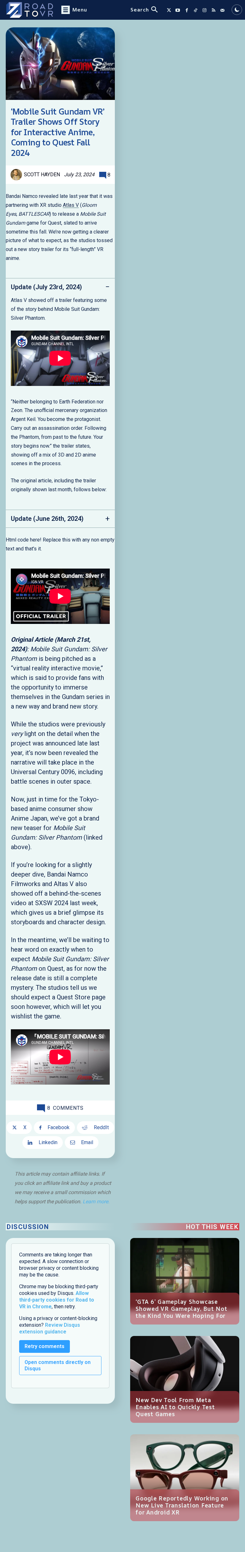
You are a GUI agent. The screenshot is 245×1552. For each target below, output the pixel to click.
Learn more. (96, 1202)
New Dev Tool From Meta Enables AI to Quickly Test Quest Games (175, 1407)
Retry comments (44, 1346)
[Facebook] (186, 10)
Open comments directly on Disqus (58, 1365)
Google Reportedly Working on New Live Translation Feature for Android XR (182, 1505)
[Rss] (213, 10)
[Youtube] (177, 10)
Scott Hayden (42, 174)
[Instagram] (204, 10)
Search (139, 9)
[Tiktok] (195, 10)
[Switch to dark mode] (237, 9)
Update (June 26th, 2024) (47, 518)
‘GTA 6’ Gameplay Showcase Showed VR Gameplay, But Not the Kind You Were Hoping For (181, 1308)
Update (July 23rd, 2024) (46, 287)
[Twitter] (168, 10)
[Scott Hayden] (17, 174)
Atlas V (71, 205)
